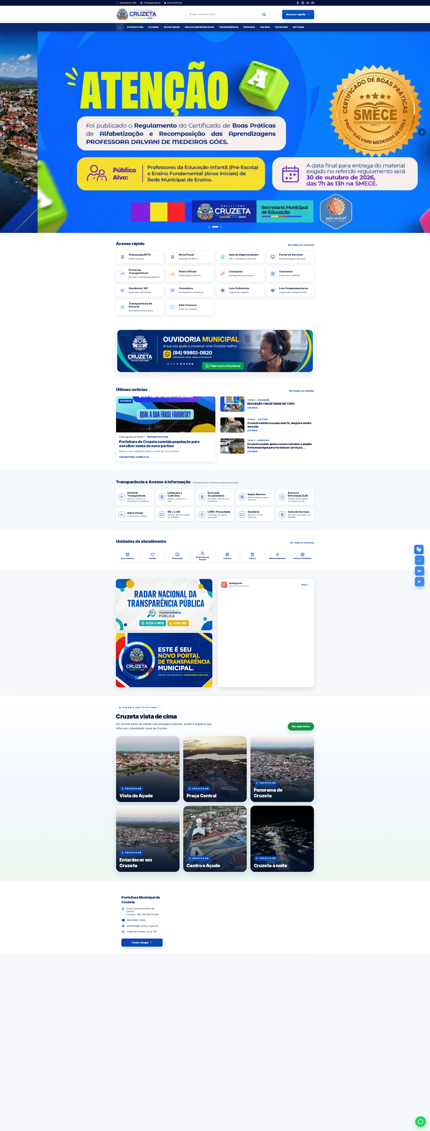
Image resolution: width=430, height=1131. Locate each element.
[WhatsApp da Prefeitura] (420, 1121)
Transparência (228, 27)
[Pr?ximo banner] (422, 132)
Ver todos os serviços (301, 244)
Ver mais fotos (301, 726)
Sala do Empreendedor (199, 27)
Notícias (298, 27)
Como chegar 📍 (142, 942)
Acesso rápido (296, 14)
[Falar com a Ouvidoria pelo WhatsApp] (215, 351)
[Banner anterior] (8, 132)
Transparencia (150, 3)
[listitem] (297, 3)
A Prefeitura (135, 27)
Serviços (249, 27)
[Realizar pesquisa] (264, 14)
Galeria (265, 27)
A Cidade (153, 27)
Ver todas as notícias (301, 390)
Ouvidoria (281, 27)
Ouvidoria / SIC (126, 3)
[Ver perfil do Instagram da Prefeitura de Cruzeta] (266, 639)
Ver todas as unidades (302, 542)
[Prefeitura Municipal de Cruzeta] (144, 14)
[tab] (209, 227)
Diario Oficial (173, 3)
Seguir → (306, 584)
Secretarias (172, 27)
